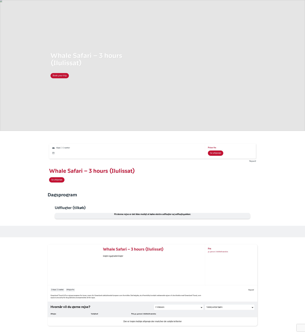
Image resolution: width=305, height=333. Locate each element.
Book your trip (60, 76)
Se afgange (215, 153)
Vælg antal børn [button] (214, 307)
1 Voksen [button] (159, 307)
